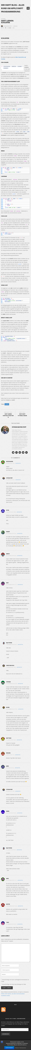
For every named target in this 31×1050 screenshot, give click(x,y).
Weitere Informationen (20, 1047)
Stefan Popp (9, 478)
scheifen (7, 404)
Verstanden (9, 1047)
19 (3, 28)
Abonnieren (5, 1034)
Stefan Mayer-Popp (7, 26)
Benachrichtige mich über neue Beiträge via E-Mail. (14, 984)
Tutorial (3, 18)
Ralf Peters (9, 642)
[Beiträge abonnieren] (3, 1009)
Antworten (18, 463)
